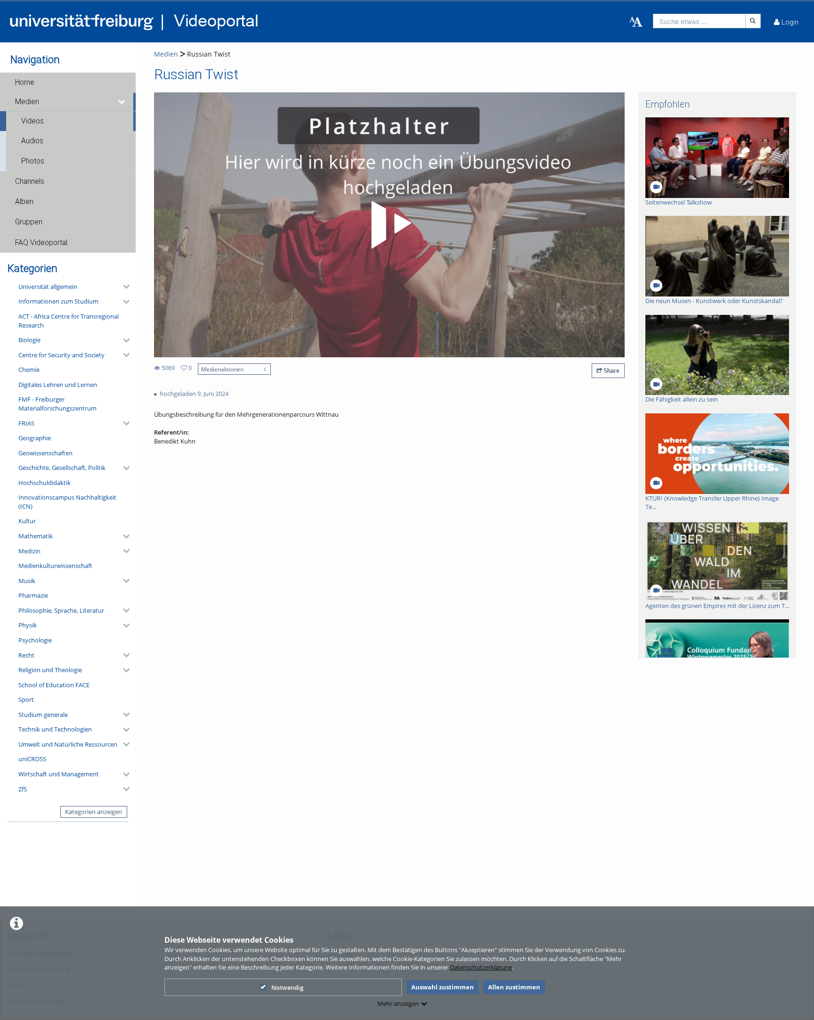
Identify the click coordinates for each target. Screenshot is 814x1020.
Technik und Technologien (55, 729)
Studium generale (43, 714)
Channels (29, 181)
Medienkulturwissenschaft (55, 565)
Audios (32, 141)
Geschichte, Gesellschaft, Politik (62, 467)
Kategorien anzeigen (93, 811)
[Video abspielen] (389, 224)
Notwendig (287, 987)
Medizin (29, 551)
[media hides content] (122, 102)
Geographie (34, 438)
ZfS (22, 789)
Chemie (29, 369)
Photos (32, 161)
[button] (68, 82)
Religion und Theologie (50, 670)
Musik (26, 580)
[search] (699, 21)
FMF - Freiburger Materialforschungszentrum (57, 403)
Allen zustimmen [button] (514, 987)
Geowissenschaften (45, 453)
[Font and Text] (636, 22)
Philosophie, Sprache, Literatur (61, 610)
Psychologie (35, 640)
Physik (27, 625)
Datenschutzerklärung (481, 967)
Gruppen (28, 222)
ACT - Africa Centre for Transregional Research (68, 320)
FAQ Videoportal (41, 243)
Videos (32, 121)
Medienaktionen (222, 369)
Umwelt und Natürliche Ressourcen (67, 744)
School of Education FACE (54, 685)
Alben (24, 201)
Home (24, 82)
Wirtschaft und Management (58, 774)
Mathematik (35, 536)
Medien (27, 102)
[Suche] (753, 21)
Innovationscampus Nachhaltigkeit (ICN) (67, 501)
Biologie (29, 340)
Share (610, 370)
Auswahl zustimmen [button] (442, 987)
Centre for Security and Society (61, 355)
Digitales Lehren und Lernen (57, 384)
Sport (26, 699)
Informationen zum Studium (58, 301)
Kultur (27, 521)
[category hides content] (123, 286)
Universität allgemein (47, 286)
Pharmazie (33, 595)
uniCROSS (32, 759)
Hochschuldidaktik (44, 482)
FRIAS (26, 423)
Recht (26, 655)
